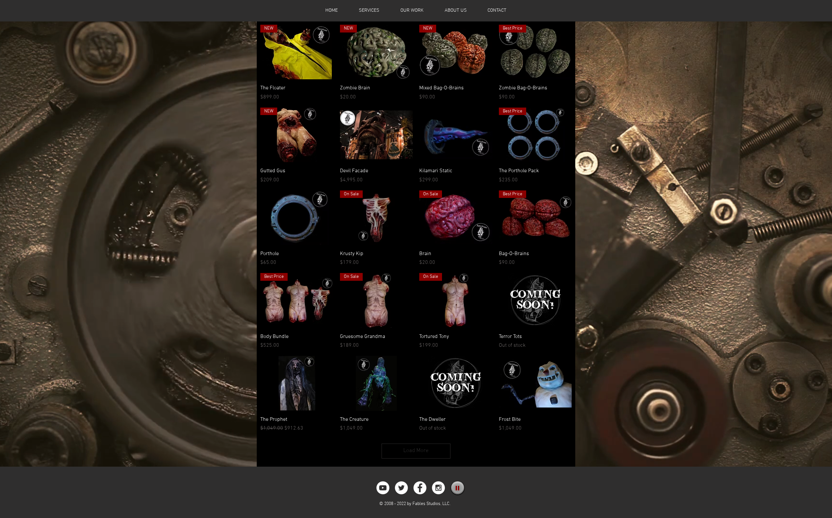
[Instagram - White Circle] (438, 487)
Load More (416, 450)
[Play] (457, 487)
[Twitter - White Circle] (401, 487)
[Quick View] (376, 135)
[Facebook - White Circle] (419, 487)
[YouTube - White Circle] (382, 487)
